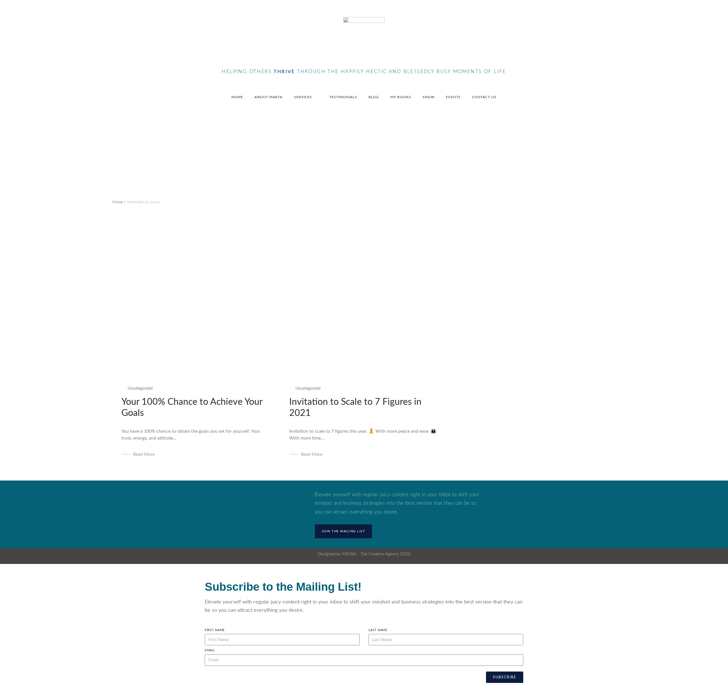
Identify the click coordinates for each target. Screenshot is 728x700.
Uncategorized (140, 389)
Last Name (378, 630)
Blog (374, 97)
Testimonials (343, 97)
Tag (115, 140)
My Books (400, 97)
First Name (215, 630)
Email (210, 650)
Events (453, 97)
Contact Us (484, 97)
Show (429, 97)
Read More (144, 454)
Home (237, 97)
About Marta (268, 97)
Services (303, 97)
